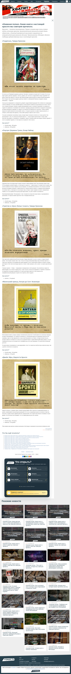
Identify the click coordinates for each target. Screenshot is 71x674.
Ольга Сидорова (48, 428)
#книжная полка (29, 451)
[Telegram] (27, 456)
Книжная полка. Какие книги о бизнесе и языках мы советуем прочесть (17, 440)
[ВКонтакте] (23, 456)
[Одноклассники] (29, 456)
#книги (22, 451)
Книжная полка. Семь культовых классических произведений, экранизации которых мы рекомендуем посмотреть (25, 443)
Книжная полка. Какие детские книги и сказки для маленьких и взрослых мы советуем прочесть (21, 435)
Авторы (33, 659)
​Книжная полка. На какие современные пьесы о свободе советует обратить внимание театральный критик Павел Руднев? (26, 445)
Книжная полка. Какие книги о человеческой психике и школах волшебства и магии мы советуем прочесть (23, 436)
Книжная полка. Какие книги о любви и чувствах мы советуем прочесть (17, 442)
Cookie (13, 667)
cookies (29, 665)
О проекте (34, 658)
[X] (24, 456)
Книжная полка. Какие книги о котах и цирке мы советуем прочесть (16, 438)
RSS (20, 658)
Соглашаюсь (36, 671)
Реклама (46, 659)
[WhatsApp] (26, 456)
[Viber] (31, 456)
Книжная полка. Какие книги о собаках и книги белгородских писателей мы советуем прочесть (21, 437)
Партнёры (46, 658)
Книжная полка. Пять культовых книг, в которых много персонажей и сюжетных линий (20, 446)
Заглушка (34, 661)
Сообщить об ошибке (24, 661)
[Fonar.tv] (5, 1)
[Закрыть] (53, 20)
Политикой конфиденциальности (35, 669)
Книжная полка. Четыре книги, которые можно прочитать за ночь (16, 447)
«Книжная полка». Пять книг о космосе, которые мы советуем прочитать (17, 444)
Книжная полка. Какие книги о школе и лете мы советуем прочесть (16, 441)
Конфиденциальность (49, 661)
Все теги (21, 659)
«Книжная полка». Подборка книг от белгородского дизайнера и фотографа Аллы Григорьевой (21, 448)
